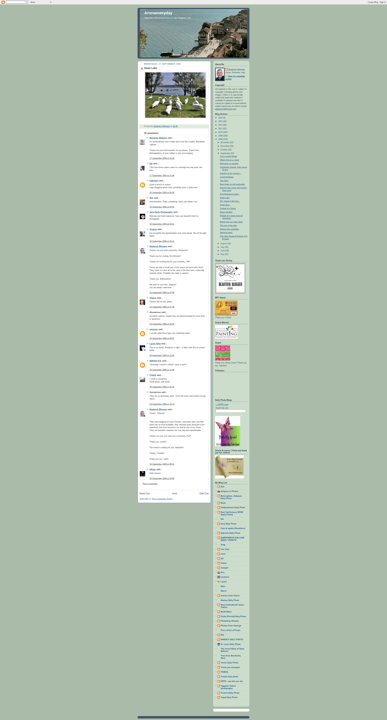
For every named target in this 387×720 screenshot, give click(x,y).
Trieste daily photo (229, 677)
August (224, 244)
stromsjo (154, 329)
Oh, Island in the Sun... (230, 201)
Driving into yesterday (229, 229)
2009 (220, 136)
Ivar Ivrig (225, 549)
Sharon (153, 298)
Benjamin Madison (158, 138)
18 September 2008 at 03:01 (162, 207)
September (226, 153)
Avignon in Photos (229, 491)
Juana (223, 563)
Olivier (153, 469)
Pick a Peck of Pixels (230, 630)
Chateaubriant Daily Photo (233, 507)
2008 (220, 139)
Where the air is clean (229, 160)
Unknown (154, 181)
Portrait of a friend (228, 208)
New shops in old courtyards (232, 184)
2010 (220, 132)
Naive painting (226, 212)
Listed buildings (227, 177)
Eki (151, 164)
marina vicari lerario (230, 596)
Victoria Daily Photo (230, 693)
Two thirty (224, 181)
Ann (151, 198)
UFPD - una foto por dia (232, 681)
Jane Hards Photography (161, 212)
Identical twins (226, 233)
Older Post (204, 493)
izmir (223, 554)
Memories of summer (229, 164)
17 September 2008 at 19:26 (162, 158)
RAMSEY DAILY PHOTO (232, 640)
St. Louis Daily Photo (231, 644)
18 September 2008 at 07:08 (162, 293)
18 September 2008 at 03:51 (162, 224)
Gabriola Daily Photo (230, 533)
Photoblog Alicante (230, 621)
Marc (223, 586)
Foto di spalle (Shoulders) (233, 528)
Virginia (153, 229)
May (223, 254)
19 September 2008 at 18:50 (162, 478)
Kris (222, 572)
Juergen (224, 568)
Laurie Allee (155, 344)
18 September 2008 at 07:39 (162, 307)
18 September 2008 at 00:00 (162, 193)
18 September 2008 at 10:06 (162, 355)
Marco (223, 591)
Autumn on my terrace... (230, 173)
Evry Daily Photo (228, 524)
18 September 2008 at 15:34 (162, 387)
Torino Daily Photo (229, 663)
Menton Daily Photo (230, 600)
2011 (220, 129)
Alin (222, 487)
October (224, 150)
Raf (222, 635)
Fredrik (153, 375)
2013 (220, 121)
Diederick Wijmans (158, 246)
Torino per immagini (230, 667)
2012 (220, 125)
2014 (220, 118)
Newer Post (145, 493)
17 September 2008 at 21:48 (162, 176)
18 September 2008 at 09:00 (162, 324)
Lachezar (225, 577)
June (223, 251)
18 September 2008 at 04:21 (162, 241)
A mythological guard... (230, 194)
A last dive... (225, 205)
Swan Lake (225, 198)
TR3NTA (224, 672)
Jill (222, 559)
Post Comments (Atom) (162, 499)
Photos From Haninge (231, 626)
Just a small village (228, 156)
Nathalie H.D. (156, 361)
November (225, 146)
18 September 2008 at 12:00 (162, 370)
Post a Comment (150, 484)
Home (174, 493)
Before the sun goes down (231, 222)
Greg (223, 545)
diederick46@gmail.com (225, 109)
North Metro (226, 612)
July (223, 247)
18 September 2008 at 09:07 (162, 338)
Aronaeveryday (158, 13)
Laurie (224, 582)
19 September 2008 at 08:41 (162, 464)
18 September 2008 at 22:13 (162, 404)
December (225, 142)
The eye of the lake (228, 226)
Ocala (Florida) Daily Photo (233, 616)
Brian (223, 503)
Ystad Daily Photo (229, 697)
